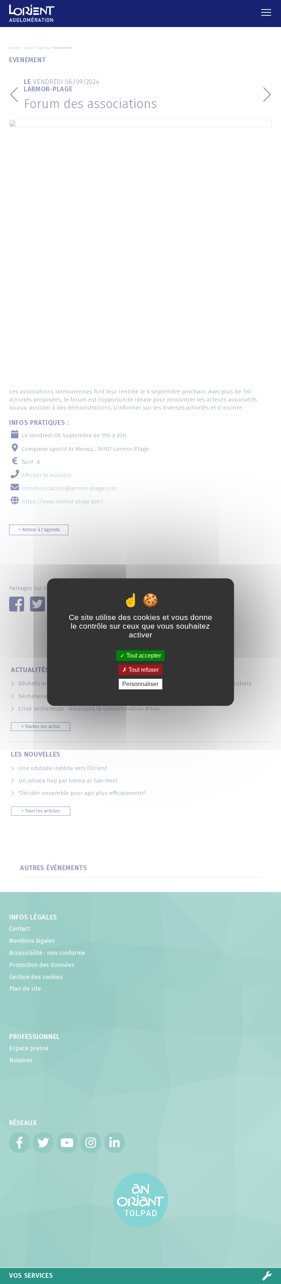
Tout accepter (143, 655)
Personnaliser (140, 684)
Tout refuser (143, 670)
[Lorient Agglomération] (49, 9)
